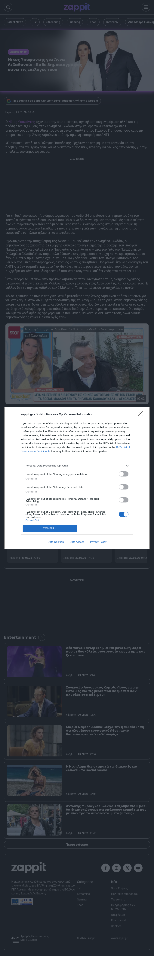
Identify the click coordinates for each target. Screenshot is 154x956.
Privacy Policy (98, 541)
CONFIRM (50, 528)
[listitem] (77, 466)
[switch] (123, 473)
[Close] (142, 414)
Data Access (77, 541)
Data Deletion (56, 541)
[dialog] (77, 478)
